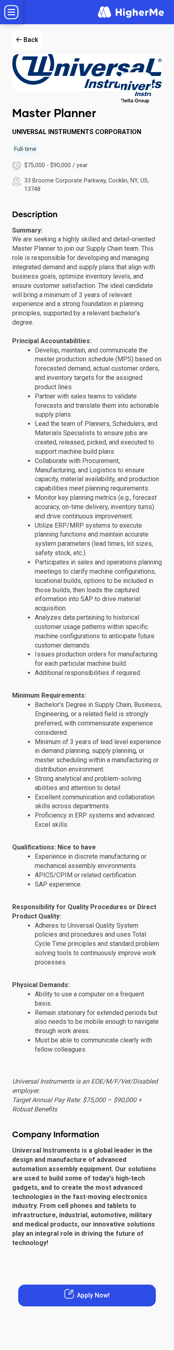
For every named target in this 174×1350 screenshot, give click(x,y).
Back (30, 40)
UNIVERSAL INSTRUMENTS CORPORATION (76, 132)
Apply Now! (93, 1295)
